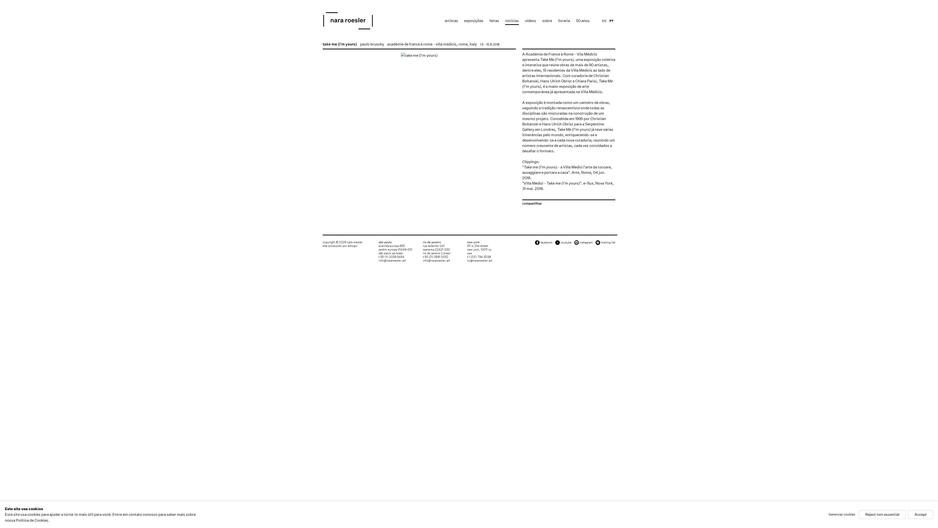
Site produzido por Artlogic (340, 246)
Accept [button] (921, 514)
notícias (512, 20)
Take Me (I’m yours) (557, 59)
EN (604, 21)
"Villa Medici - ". (552, 183)
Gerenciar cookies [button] (842, 515)
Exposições (473, 20)
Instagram (586, 242)
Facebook (546, 242)
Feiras (494, 20)
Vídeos (530, 20)
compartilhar (532, 203)
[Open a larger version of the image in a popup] (419, 55)
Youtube (566, 242)
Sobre (547, 20)
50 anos (583, 20)
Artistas (451, 20)
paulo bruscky (372, 44)
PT (611, 21)
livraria (564, 20)
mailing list (608, 242)
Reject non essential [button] (882, 514)
